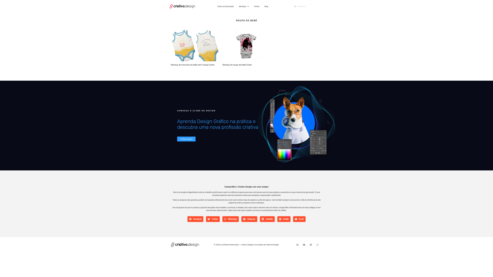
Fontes (256, 6)
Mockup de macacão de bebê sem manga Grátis (193, 65)
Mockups (242, 6)
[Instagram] (317, 245)
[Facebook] (311, 245)
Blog (266, 6)
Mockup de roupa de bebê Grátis (237, 65)
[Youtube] (304, 245)
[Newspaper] (297, 245)
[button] (195, 219)
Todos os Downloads (225, 6)
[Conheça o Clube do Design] (295, 125)
